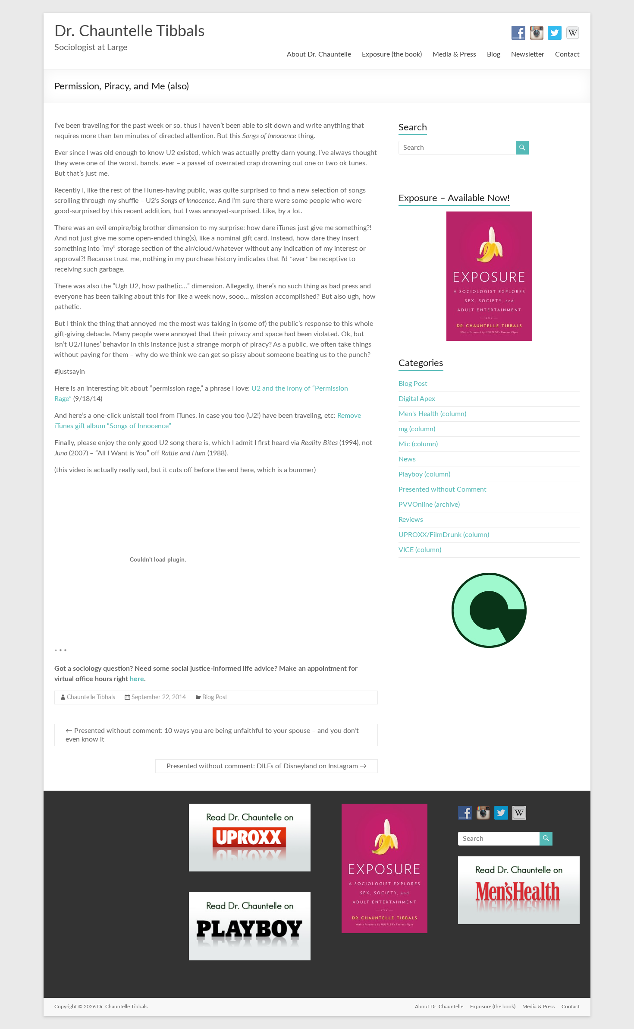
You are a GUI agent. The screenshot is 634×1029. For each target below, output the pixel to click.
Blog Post (214, 697)
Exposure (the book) (392, 54)
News (407, 459)
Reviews (411, 519)
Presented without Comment (442, 489)
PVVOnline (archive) (429, 504)
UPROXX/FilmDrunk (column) (444, 534)
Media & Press (454, 54)
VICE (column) (420, 549)
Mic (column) (418, 444)
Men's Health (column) (432, 413)
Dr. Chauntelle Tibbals (129, 31)
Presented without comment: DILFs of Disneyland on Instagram (266, 766)
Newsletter (527, 54)
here (137, 678)
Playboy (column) (424, 474)
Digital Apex (417, 398)
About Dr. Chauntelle (319, 54)
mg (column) (417, 429)
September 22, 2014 (159, 697)
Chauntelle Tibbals (91, 697)
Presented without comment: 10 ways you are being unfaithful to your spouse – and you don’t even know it (212, 735)
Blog (493, 54)
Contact (567, 54)
